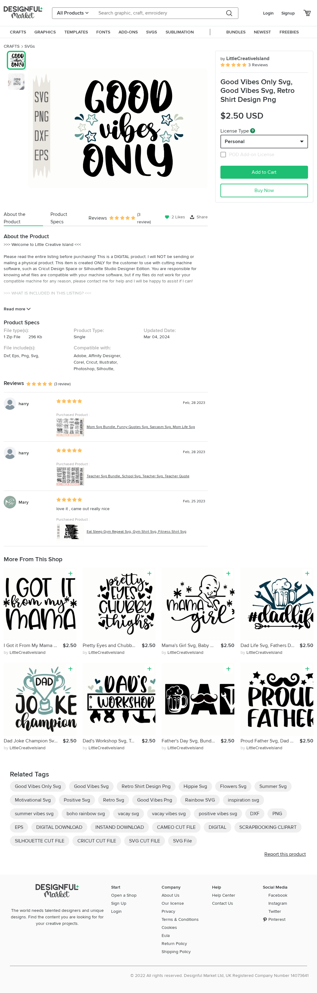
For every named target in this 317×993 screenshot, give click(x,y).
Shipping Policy (176, 951)
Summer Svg (273, 786)
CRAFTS (12, 46)
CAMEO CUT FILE (176, 827)
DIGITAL (217, 827)
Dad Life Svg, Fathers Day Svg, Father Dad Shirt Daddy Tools (270, 645)
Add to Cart (264, 172)
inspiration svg (243, 800)
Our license (173, 903)
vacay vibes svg (169, 814)
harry (24, 403)
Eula (166, 935)
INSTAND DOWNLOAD (119, 827)
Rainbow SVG (200, 800)
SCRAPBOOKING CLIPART (268, 827)
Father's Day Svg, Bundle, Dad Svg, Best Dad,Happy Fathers (191, 741)
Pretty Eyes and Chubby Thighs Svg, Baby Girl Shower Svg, (112, 645)
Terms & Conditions (180, 919)
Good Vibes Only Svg (38, 786)
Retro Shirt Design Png (146, 786)
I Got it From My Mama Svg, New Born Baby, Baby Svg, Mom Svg (33, 645)
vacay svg (128, 814)
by (25, 652)
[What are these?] (252, 130)
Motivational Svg (33, 800)
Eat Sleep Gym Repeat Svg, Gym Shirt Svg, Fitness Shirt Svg (136, 531)
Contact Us (222, 903)
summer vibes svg (34, 814)
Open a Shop (124, 895)
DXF (254, 814)
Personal (235, 141)
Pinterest (276, 919)
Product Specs (58, 218)
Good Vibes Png (154, 800)
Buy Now (264, 190)
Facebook (277, 895)
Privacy (168, 911)
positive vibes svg (218, 814)
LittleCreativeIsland (244, 58)
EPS (19, 827)
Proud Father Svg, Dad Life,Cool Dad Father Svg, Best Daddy (270, 741)
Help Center (223, 895)
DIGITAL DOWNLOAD (59, 827)
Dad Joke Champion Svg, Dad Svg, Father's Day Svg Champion (33, 741)
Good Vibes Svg (91, 786)
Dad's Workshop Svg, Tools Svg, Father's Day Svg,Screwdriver (112, 741)
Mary (23, 502)
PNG (277, 814)
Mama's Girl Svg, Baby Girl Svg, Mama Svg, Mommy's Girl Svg (191, 645)
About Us (171, 895)
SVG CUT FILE (144, 841)
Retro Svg (113, 800)
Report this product (285, 854)
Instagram (277, 903)
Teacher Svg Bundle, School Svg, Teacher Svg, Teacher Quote (138, 476)
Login (268, 13)
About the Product (14, 218)
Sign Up (118, 903)
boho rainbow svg (86, 814)
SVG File (182, 841)
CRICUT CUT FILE (96, 841)
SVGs (29, 46)
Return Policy (174, 943)
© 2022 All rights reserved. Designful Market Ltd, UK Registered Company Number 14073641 (219, 975)
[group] (118, 128)
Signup (288, 13)
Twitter (274, 911)
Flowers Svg (233, 786)
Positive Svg (77, 800)
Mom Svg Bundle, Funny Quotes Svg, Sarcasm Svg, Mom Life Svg (141, 427)
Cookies (169, 927)
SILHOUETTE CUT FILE (39, 841)
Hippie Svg (195, 786)
